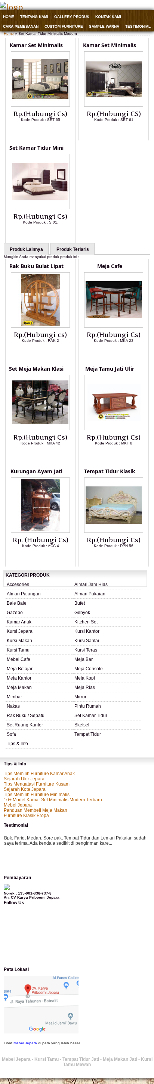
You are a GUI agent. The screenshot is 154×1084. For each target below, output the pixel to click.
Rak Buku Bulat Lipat (36, 266)
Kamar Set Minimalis (36, 45)
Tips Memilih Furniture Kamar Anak (39, 773)
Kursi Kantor (86, 631)
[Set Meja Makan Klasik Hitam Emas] (40, 428)
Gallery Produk (71, 17)
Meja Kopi (84, 678)
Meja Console (88, 668)
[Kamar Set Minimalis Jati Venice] (40, 105)
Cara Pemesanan (20, 26)
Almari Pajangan (24, 593)
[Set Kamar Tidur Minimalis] (40, 207)
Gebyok (82, 612)
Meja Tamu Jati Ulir (109, 368)
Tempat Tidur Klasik (109, 471)
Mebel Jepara (18, 805)
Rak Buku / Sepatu (25, 715)
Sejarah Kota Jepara (25, 789)
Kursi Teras (85, 650)
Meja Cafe (109, 266)
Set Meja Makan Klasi (36, 368)
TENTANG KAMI (34, 17)
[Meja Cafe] (113, 326)
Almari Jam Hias (91, 584)
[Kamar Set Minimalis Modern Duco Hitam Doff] (113, 105)
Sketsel (81, 725)
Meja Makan (19, 687)
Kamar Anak (19, 622)
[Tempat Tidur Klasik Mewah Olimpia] (113, 531)
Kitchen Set (86, 622)
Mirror (80, 696)
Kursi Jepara (20, 631)
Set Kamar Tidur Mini (36, 147)
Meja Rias (84, 687)
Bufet (79, 603)
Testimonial (138, 26)
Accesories (18, 584)
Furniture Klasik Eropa (26, 815)
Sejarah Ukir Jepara (24, 778)
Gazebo (15, 612)
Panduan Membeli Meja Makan (35, 810)
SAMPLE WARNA (104, 26)
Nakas (13, 706)
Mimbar (14, 696)
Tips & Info (17, 743)
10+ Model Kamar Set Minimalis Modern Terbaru (53, 799)
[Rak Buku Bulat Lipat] (40, 326)
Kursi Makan (19, 640)
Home (8, 17)
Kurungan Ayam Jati (36, 471)
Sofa (11, 734)
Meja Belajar (20, 668)
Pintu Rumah (87, 706)
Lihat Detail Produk (46, 132)
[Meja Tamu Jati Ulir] (113, 428)
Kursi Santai (86, 640)
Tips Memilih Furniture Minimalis (37, 794)
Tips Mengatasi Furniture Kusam (37, 784)
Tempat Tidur (87, 734)
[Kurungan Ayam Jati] (40, 531)
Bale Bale (17, 603)
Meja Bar (83, 659)
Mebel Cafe (18, 659)
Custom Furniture (63, 26)
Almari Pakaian (89, 593)
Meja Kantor (19, 678)
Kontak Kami (108, 17)
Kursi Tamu (18, 650)
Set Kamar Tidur (90, 715)
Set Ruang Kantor (25, 725)
